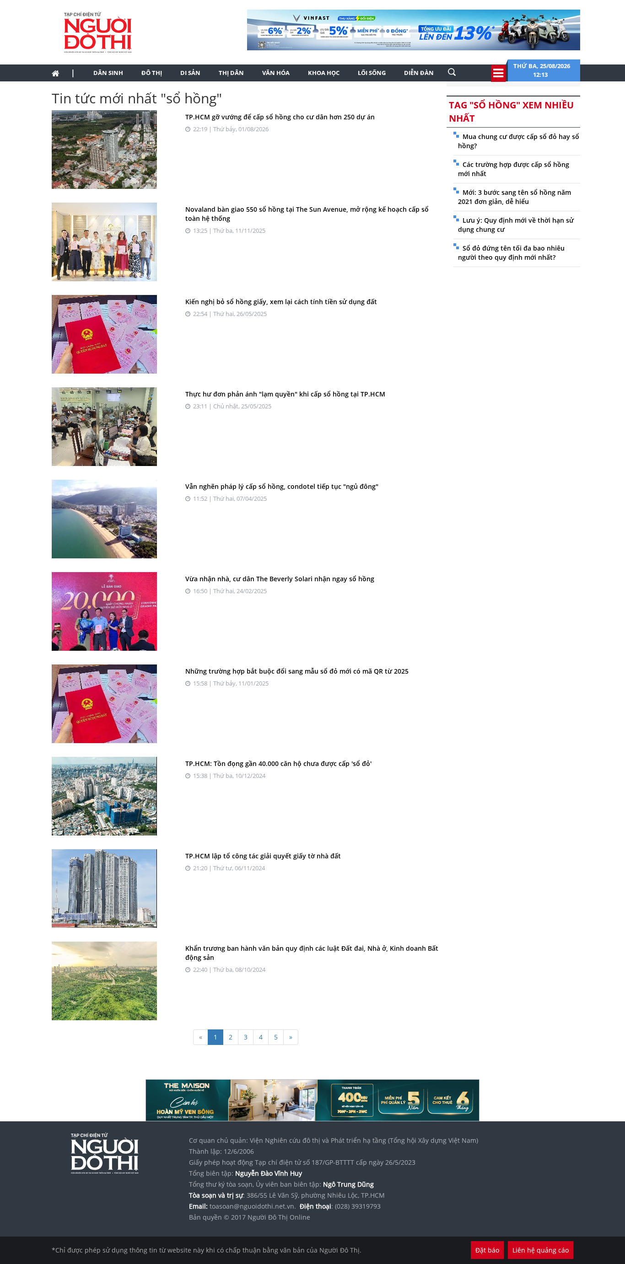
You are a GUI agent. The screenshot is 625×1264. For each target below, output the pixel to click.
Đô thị (151, 73)
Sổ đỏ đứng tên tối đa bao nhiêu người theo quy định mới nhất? (511, 253)
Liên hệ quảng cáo (540, 1250)
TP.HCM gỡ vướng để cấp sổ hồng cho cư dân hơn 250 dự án (280, 116)
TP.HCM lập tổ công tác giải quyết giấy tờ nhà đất (263, 856)
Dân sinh (108, 73)
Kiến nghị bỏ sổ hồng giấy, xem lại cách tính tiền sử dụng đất (281, 301)
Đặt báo (487, 1250)
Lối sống (372, 73)
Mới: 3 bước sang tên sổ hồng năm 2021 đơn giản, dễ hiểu (514, 197)
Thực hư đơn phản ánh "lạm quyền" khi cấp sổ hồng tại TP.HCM (285, 394)
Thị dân (231, 73)
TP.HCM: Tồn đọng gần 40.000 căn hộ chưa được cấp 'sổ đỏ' (278, 763)
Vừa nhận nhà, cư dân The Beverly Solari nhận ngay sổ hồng (279, 578)
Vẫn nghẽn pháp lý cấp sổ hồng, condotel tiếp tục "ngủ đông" (281, 486)
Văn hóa (276, 73)
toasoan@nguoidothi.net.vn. (253, 1206)
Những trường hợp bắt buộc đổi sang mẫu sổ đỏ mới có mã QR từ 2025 (297, 671)
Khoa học (323, 73)
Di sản (190, 73)
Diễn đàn (419, 73)
